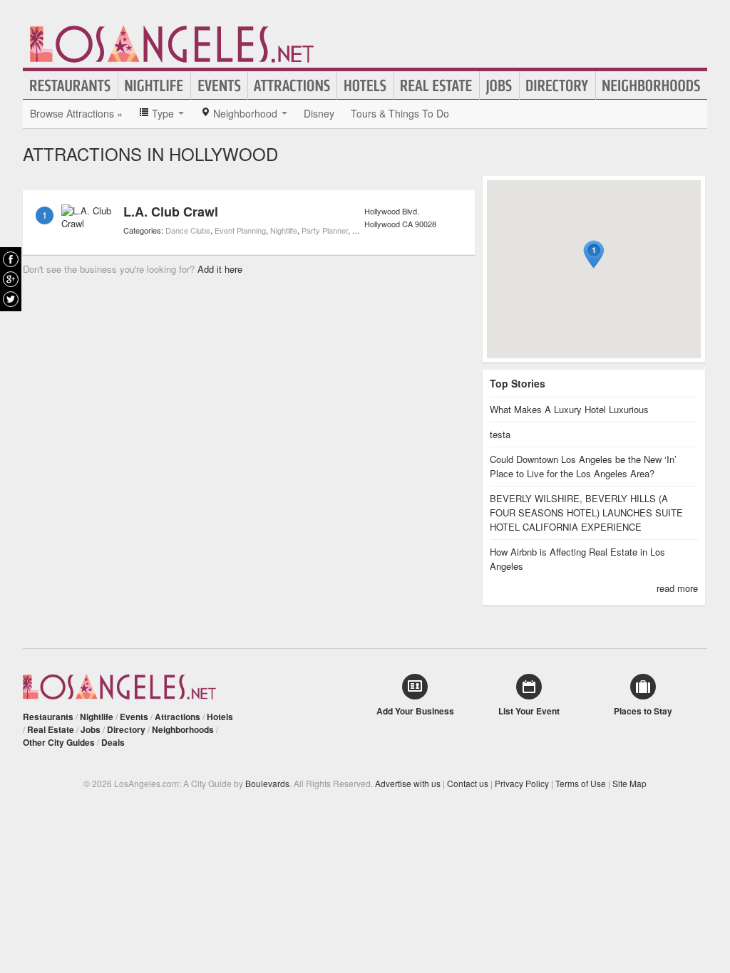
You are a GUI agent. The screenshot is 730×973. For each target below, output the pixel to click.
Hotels (365, 85)
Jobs (499, 85)
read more (677, 588)
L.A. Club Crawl (170, 211)
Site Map (629, 783)
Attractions (292, 85)
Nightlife (154, 85)
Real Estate (436, 85)
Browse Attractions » (76, 113)
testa (500, 434)
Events (219, 85)
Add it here (219, 269)
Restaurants (71, 85)
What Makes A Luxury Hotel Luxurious (569, 409)
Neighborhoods (651, 85)
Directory (557, 85)
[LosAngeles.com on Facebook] (11, 259)
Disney (319, 113)
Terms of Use (580, 783)
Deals (113, 742)
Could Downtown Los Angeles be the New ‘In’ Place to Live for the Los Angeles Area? (583, 466)
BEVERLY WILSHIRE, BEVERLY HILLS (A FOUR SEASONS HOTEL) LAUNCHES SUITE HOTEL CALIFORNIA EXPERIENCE (586, 512)
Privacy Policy (522, 783)
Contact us (467, 783)
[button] (593, 254)
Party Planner (325, 230)
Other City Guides (59, 742)
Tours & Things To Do (400, 113)
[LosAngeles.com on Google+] (11, 279)
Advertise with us (408, 783)
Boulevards (267, 783)
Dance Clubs (187, 230)
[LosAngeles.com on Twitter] (11, 299)
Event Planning (240, 230)
